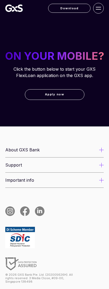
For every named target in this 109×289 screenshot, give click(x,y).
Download (69, 8)
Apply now (54, 94)
